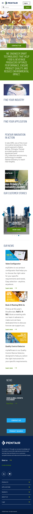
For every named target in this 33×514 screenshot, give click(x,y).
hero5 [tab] (21, 235)
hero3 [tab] (17, 235)
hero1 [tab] (12, 235)
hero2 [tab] (14, 235)
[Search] (3, 7)
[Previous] (3, 215)
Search (28, 7)
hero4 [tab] (19, 235)
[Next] (29, 215)
